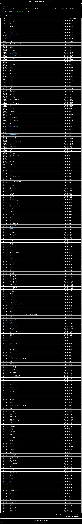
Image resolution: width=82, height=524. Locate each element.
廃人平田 (11, 323)
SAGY (11, 493)
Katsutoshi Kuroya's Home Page (15, 370)
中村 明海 (12, 196)
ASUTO (11, 426)
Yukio (11, 502)
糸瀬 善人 (12, 258)
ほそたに (11, 402)
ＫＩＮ (11, 143)
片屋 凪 (11, 428)
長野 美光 (12, 52)
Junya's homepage (13, 134)
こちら (42, 520)
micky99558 (12, 387)
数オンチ (11, 264)
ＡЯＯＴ (11, 64)
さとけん (11, 24)
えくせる (11, 106)
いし (11, 247)
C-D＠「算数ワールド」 (14, 55)
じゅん (11, 135)
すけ (11, 93)
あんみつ (11, 228)
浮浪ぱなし (12, 481)
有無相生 (11, 320)
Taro (10, 46)
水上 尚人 (12, 59)
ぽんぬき (11, 466)
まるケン (11, 162)
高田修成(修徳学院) (14, 126)
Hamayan (11, 67)
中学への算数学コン (14, 206)
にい (11, 470)
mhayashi (11, 129)
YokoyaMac (12, 91)
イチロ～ (11, 156)
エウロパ (11, 118)
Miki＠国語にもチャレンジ (15, 53)
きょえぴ (11, 317)
